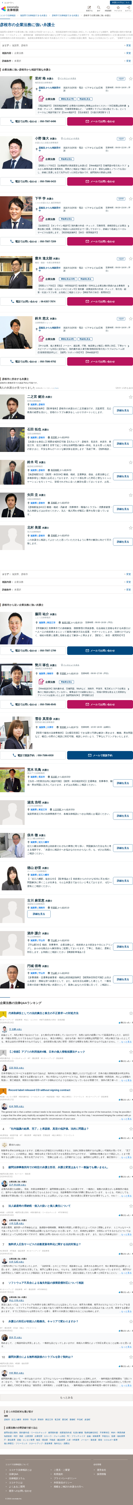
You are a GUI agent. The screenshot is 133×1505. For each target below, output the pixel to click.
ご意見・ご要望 (62, 1470)
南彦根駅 (55, 470)
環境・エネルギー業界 (108, 1440)
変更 (128, 45)
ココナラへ (9, 3)
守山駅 (54, 940)
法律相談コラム (17, 1478)
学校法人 (106, 1436)
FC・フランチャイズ (76, 1436)
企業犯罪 (38, 1436)
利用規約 (58, 1474)
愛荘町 (65, 1419)
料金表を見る (85, 99)
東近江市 (51, 622)
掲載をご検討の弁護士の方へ (68, 1486)
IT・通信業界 (9, 1440)
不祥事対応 (104, 1432)
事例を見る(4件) (67, 339)
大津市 (50, 727)
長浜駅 (54, 777)
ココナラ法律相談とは (20, 1470)
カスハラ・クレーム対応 (54, 1436)
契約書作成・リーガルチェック (33, 1432)
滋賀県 (33, 404)
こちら (56, 388)
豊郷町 (72, 1419)
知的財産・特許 (11, 1436)
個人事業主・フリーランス (15, 1443)
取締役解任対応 (91, 1432)
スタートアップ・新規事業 (40, 1443)
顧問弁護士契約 (11, 1432)
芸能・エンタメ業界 (26, 1440)
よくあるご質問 (17, 1486)
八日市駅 (57, 809)
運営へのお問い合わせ (20, 1491)
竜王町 (57, 1419)
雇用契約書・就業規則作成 (60, 1432)
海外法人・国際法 (62, 1443)
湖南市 (50, 673)
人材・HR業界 (73, 1440)
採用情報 (101, 1474)
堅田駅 (63, 727)
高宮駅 (54, 437)
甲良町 (80, 1419)
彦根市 (42, 87)
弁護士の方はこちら (121, 2)
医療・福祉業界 (118, 1436)
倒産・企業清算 (26, 1436)
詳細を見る (123, 410)
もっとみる (66, 1397)
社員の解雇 (78, 1432)
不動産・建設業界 (57, 1440)
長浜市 (42, 777)
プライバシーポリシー (65, 1478)
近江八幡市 (44, 842)
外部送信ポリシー (63, 1482)
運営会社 (101, 1470)
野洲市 (41, 1419)
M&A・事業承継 (118, 1432)
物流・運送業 (42, 1440)
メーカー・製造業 (89, 1440)
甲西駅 (63, 673)
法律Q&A (13, 1474)
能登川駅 (66, 622)
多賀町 (87, 1419)
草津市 (26, 1419)
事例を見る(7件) (67, 99)
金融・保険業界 (93, 1436)
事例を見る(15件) (68, 279)
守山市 (42, 940)
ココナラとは (16, 1482)
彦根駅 (54, 503)
